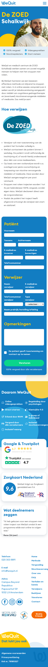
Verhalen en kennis (37, 583)
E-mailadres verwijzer (31, 285)
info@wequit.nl (10, 570)
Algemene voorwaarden (14, 653)
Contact (35, 601)
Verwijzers (36, 589)
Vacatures (36, 597)
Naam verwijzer (8, 285)
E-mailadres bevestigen (31, 251)
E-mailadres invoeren (10, 251)
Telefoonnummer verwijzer (12, 298)
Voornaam (9, 230)
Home (34, 556)
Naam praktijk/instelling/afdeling (21, 309)
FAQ (33, 577)
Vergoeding (37, 564)
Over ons (36, 573)
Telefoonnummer (12, 263)
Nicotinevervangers (38, 569)
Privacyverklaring (10, 657)
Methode (35, 560)
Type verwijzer (29, 298)
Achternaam (24, 240)
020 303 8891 (8, 559)
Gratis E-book (38, 615)
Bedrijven (36, 593)
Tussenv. (8, 240)
